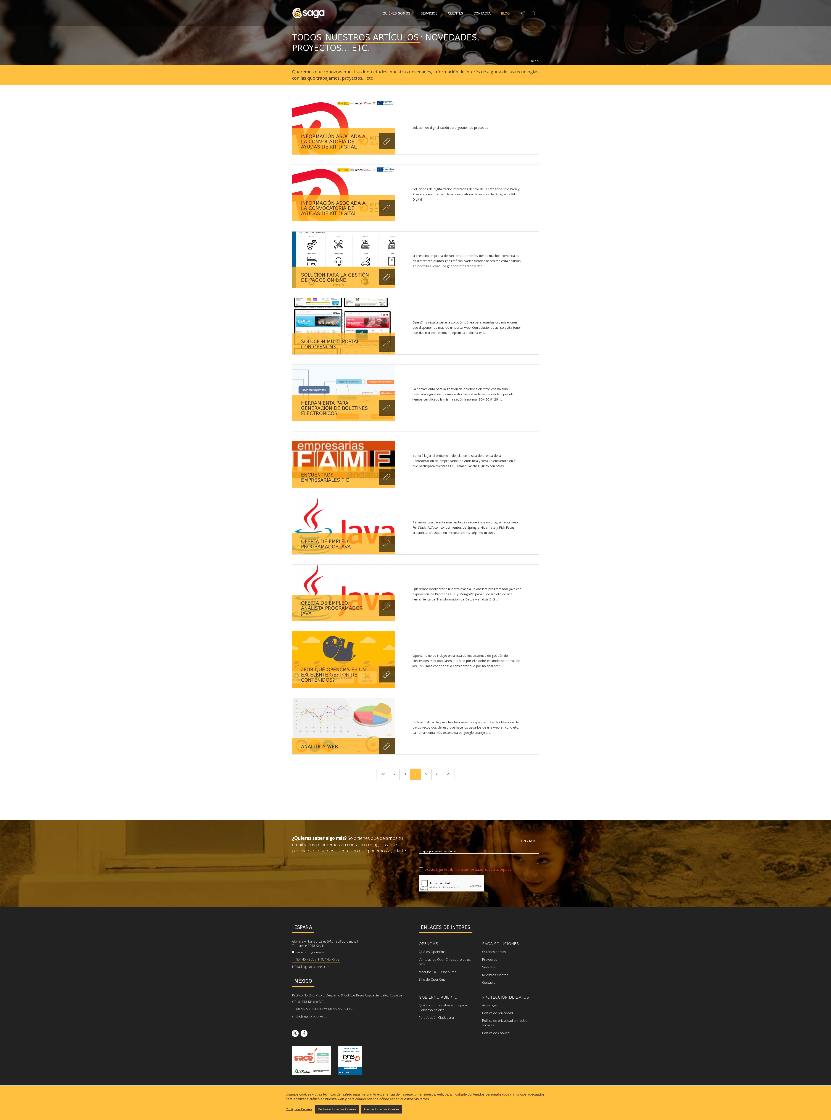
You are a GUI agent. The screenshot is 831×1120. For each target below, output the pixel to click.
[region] (415, 1102)
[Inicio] (308, 13)
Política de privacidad (497, 1013)
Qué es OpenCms (432, 951)
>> (448, 774)
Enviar (528, 841)
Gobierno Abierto (438, 997)
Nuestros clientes (495, 975)
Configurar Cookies (299, 1109)
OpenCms (428, 943)
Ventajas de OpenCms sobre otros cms (445, 961)
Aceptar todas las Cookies (381, 1109)
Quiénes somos (396, 13)
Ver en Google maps (309, 952)
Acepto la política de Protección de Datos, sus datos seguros (468, 869)
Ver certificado (350, 1060)
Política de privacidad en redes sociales (504, 1022)
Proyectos (489, 959)
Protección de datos (505, 997)
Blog (505, 13)
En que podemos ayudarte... (438, 851)
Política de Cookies (496, 1033)
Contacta (482, 13)
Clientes (455, 13)
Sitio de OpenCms (432, 979)
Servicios (429, 13)
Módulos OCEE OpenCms (437, 972)
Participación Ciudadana (436, 1017)
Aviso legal (489, 1005)
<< (383, 774)
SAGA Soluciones (500, 943)
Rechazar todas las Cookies (337, 1109)
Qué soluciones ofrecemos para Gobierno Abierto (443, 1007)
